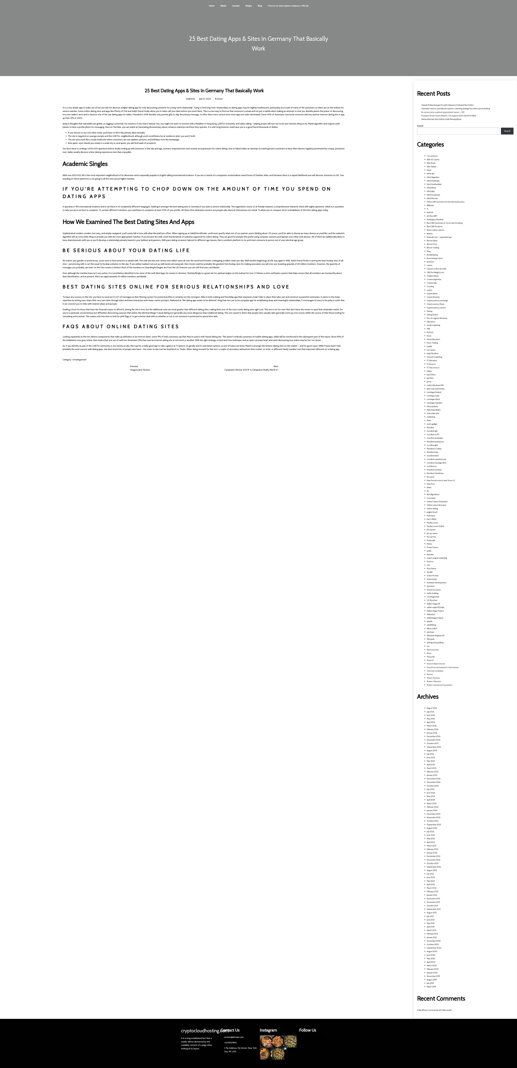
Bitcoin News (432, 240)
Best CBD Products (434, 226)
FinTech (430, 332)
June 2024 (431, 793)
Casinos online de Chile (436, 269)
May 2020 (431, 958)
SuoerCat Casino (434, 590)
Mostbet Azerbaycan (435, 441)
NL (428, 491)
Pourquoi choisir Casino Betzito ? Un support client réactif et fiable (448, 115)
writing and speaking (435, 642)
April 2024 (431, 800)
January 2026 (432, 733)
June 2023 (431, 835)
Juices (429, 381)
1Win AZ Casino (433, 159)
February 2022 (432, 891)
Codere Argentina (434, 279)
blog (428, 251)
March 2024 (431, 803)
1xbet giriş (431, 191)
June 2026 (431, 715)
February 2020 (433, 969)
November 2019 (433, 976)
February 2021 (432, 934)
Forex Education (433, 339)
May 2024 (431, 796)
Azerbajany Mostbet (435, 219)
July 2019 (430, 983)
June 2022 (431, 877)
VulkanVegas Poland (435, 618)
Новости (430, 660)
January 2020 (432, 972)
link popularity (432, 406)
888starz (430, 205)
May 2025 (431, 761)
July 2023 (430, 831)
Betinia (429, 233)
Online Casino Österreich (437, 501)
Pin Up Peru (431, 537)
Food (429, 336)
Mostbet (430, 427)
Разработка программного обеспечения (442, 667)
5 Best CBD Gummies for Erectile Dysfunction (446, 202)
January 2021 (432, 937)
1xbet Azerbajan (433, 180)
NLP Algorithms (433, 494)
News (429, 487)
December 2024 (433, 778)
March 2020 (432, 965)
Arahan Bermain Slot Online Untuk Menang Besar (441, 119)
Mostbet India (432, 452)
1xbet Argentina (433, 177)
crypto (429, 290)
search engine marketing (437, 558)
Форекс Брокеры (433, 678)
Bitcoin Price (432, 244)
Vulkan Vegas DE (433, 604)
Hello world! (447, 1010)
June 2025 (431, 757)
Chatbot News (433, 276)
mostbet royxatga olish (436, 463)
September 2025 (434, 747)
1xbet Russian (432, 198)
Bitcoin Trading (433, 247)
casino (429, 265)
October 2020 (433, 944)
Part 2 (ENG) (431, 519)
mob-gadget (432, 424)
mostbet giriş (432, 445)
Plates (429, 544)
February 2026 (432, 729)
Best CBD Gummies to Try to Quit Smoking (444, 223)
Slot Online (431, 568)
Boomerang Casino (435, 258)
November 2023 (433, 817)
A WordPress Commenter (427, 1010)
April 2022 (431, 884)
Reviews (430, 554)
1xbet (429, 170)
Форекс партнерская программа (439, 685)
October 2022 (432, 863)
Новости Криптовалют (436, 663)
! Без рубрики (432, 156)
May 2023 (431, 838)
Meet (429, 420)
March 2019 (431, 986)
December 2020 (434, 941)
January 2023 (432, 852)
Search (420, 126)
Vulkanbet (431, 614)
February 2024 (432, 807)
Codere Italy (432, 283)
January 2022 (432, 895)
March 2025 (431, 768)
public (429, 551)
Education (431, 321)
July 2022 (430, 874)
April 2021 (430, 927)
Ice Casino (431, 350)
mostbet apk (432, 431)
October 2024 (433, 786)
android (430, 212)
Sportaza (430, 586)
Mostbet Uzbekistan (435, 473)
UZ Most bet (432, 600)
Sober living (431, 579)
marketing (431, 417)
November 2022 (433, 860)
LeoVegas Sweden (434, 403)
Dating (429, 311)
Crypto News (432, 293)
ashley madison (142, 264)
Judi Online (431, 374)
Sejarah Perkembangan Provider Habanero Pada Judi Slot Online (447, 105)
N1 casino (430, 477)
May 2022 (431, 881)
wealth (429, 621)
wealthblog (431, 625)
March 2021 (431, 930)
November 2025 (433, 740)
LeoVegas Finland (434, 392)
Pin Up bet (431, 529)
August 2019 (432, 979)
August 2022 (432, 870)
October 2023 (432, 821)
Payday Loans (432, 522)
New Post (431, 484)
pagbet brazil (432, 512)
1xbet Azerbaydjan (434, 184)
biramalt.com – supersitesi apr (439, 237)
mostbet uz (431, 466)
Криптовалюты (433, 649)
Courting (430, 286)
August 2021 (431, 912)
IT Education (432, 360)
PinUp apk (431, 540)
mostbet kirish (433, 455)
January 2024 (432, 810)
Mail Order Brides (434, 410)
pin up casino (432, 533)
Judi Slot (430, 378)
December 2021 (433, 898)
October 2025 (433, 743)
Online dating (432, 508)
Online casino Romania (436, 505)
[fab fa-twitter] (309, 1038)
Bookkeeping (432, 255)
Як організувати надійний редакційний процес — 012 (442, 112)
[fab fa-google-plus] (316, 1038)
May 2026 (431, 719)
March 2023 (431, 845)
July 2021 (430, 916)
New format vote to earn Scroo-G (441, 480)
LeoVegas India (433, 396)
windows (430, 632)
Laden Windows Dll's (435, 385)
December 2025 (433, 736)
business (430, 262)
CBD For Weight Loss (435, 272)
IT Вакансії (431, 364)
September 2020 (434, 948)
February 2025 (432, 771)
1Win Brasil (431, 163)
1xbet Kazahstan (433, 195)
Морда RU (431, 656)
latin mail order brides (436, 389)
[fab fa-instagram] (322, 1038)
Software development (436, 582)
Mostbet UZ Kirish (434, 470)
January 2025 (432, 775)
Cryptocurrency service (436, 307)
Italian (429, 371)
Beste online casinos (435, 230)
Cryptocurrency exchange (437, 300)
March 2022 (431, 888)
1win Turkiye (431, 166)
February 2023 (432, 849)
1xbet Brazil (431, 187)
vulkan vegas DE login (435, 607)
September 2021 (434, 909)
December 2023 (433, 814)
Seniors (430, 561)
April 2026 (431, 722)
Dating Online (432, 314)
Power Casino (432, 547)
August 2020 (432, 951)
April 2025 (431, 764)
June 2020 (431, 955)
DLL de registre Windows (437, 318)
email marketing (433, 325)
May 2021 (430, 923)
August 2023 (432, 828)
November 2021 (433, 902)
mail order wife (433, 413)
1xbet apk (430, 173)
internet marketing (434, 357)
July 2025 (430, 754)
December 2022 (433, 856)
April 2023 (431, 842)
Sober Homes (433, 575)
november (431, 498)
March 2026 (431, 726)
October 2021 (432, 905)
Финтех (430, 674)
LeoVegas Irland (433, 399)
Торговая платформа (435, 671)
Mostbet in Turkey (434, 448)
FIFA (428, 329)
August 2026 (432, 708)
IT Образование (433, 367)
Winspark (430, 639)
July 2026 (430, 712)
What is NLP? (432, 628)
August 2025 (432, 750)
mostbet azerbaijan (435, 438)
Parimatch (431, 515)
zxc (428, 646)
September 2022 (434, 867)
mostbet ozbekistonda (436, 459)
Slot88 (429, 572)
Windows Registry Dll (435, 635)
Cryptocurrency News (435, 304)
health (429, 346)
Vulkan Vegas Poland (435, 611)
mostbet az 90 (433, 434)
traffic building (432, 593)
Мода (429, 653)
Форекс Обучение (434, 681)
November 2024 (433, 782)
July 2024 (430, 789)
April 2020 (431, 962)
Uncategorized (79, 359)
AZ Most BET (432, 216)
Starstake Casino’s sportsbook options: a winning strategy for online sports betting (455, 108)
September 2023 (434, 824)
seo (428, 565)
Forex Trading (432, 343)
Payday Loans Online (435, 526)
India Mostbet (432, 353)
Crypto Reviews (433, 297)
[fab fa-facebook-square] (303, 1038)
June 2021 (430, 920)
